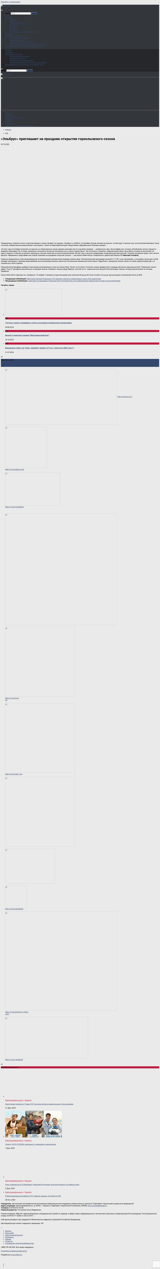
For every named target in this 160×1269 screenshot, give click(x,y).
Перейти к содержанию (10, 2)
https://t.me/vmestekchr (14, 507)
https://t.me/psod (12, 698)
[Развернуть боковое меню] (2, 356)
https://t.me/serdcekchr (14, 909)
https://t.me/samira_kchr (14, 469)
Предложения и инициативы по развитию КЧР (24, 46)
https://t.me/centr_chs (13, 774)
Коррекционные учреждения (22, 42)
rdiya (7, 1014)
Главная (8, 17)
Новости (28, 1100)
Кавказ (12, 28)
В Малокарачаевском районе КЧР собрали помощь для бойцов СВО (33, 1196)
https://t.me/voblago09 (14, 1060)
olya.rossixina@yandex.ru (97, 1206)
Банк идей (14, 21)
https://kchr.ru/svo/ (125, 397)
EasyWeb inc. (17, 1255)
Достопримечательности (20, 38)
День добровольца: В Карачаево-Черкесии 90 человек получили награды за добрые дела (42, 1185)
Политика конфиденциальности (14, 1251)
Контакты (9, 34)
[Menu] (2, 1227)
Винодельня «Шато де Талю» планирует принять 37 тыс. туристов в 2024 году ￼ (39, 348)
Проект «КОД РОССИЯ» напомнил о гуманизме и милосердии (30, 1144)
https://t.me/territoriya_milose (16, 1012)
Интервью (14, 26)
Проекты (13, 30)
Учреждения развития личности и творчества (28, 44)
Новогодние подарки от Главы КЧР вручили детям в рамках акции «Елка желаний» (39, 1104)
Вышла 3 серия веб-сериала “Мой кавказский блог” (27, 335)
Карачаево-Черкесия (13, 36)
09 (6, 700)
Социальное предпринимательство (24, 32)
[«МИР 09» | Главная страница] (6, 6)
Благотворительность (18, 24)
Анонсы (13, 19)
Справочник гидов (17, 40)
